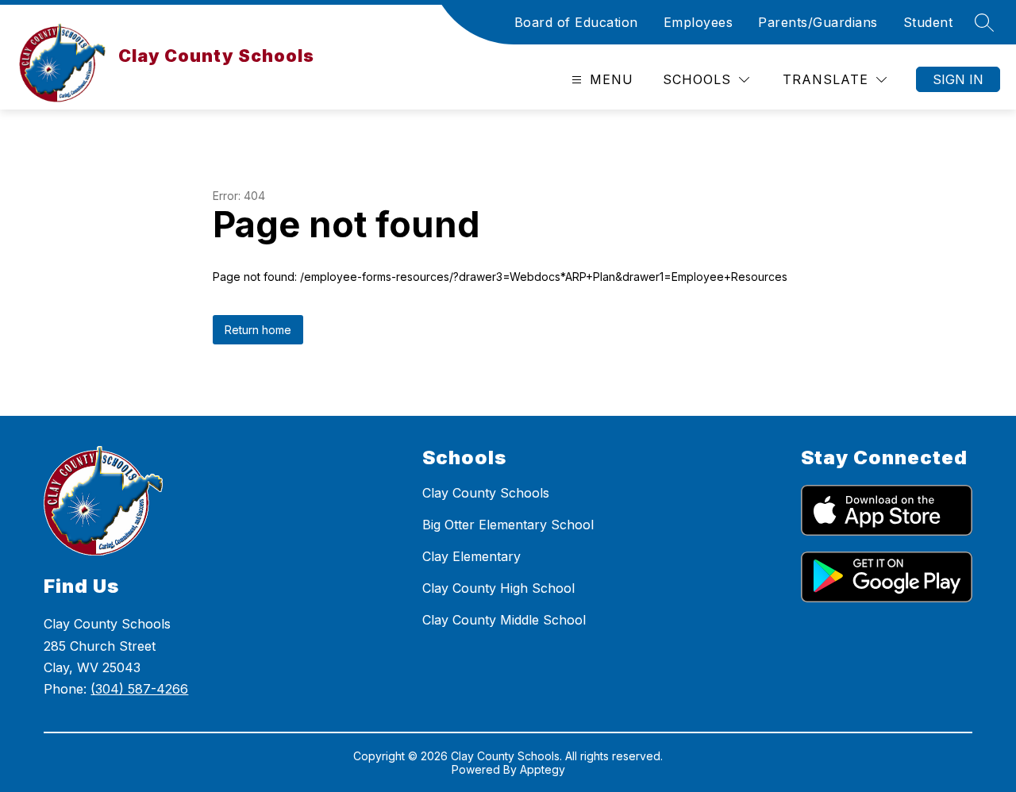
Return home (258, 329)
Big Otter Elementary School (508, 524)
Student (928, 22)
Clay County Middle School (504, 620)
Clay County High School (498, 588)
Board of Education (576, 22)
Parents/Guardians (818, 22)
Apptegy (542, 769)
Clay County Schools (485, 493)
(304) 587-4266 (139, 689)
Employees (698, 22)
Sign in (958, 79)
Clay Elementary (471, 556)
